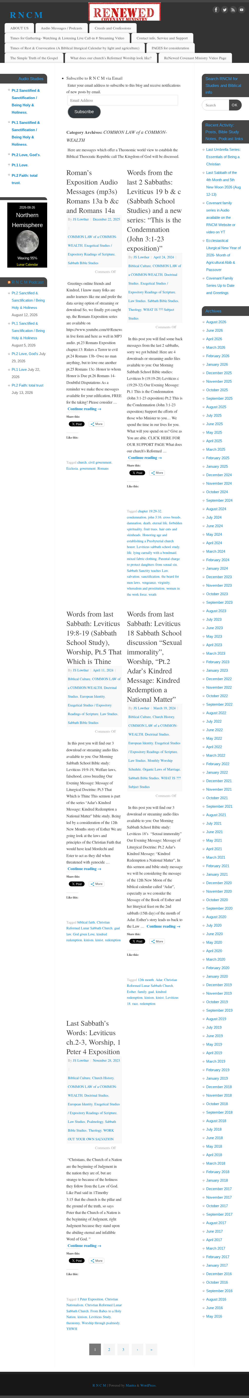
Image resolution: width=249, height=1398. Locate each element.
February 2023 (217, 662)
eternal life (159, 523)
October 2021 (217, 798)
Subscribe (84, 111)
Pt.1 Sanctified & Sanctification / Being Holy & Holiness (28, 330)
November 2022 (219, 687)
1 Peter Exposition (90, 1299)
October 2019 (217, 1002)
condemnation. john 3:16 (144, 517)
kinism (88, 940)
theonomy (73, 1323)
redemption (113, 940)
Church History (163, 716)
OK (233, 105)
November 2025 (219, 381)
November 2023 (219, 585)
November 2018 (219, 1095)
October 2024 (217, 492)
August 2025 (216, 407)
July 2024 (214, 517)
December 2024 (219, 475)
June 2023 (214, 628)
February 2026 (217, 356)
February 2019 (217, 1070)
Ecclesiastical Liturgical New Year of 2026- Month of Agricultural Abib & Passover (223, 255)
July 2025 (214, 415)
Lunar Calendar (27, 264)
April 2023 (214, 645)
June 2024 (214, 526)
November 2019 (219, 993)
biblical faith (86, 922)
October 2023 (217, 594)
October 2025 (217, 390)
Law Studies (137, 300)
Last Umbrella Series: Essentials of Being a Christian (223, 156)
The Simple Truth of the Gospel (34, 57)
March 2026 (215, 347)
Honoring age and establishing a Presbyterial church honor (150, 541)
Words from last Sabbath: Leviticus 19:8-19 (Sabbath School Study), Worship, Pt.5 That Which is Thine (94, 637)
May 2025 (214, 432)
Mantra (131, 1385)
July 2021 (214, 823)
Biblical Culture (139, 265)
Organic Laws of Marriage (161, 769)
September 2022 (219, 704)
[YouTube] (241, 10)
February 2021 (217, 866)
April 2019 (214, 1053)
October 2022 (217, 696)
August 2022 (216, 713)
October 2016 (217, 1282)
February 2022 (217, 764)
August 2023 (216, 611)
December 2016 (219, 1274)
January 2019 (217, 1078)
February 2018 (217, 1172)
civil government (100, 462)
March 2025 (215, 449)
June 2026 (214, 330)
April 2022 (214, 747)
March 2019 (215, 1061)
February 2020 (217, 968)
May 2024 (214, 534)
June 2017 (214, 1231)
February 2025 (217, 458)
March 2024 (215, 551)
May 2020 (214, 942)
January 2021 (217, 874)
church (82, 462)
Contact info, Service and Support (162, 37)
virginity (163, 582)
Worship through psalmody (100, 1323)
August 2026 (216, 322)
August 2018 (216, 1121)
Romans (103, 468)
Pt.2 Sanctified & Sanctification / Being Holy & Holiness (28, 300)
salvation (133, 576)
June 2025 (214, 424)
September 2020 (219, 908)
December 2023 (219, 577)
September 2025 (219, 398)
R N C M (26, 14)
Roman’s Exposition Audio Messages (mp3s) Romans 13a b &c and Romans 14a (92, 191)
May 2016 (214, 1316)
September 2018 (219, 1112)
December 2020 (219, 883)
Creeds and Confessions (113, 27)
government (88, 468)
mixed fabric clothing (142, 558)
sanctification (150, 576)
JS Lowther (81, 219)
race (135, 1003)
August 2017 (216, 1223)
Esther (131, 991)
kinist (99, 940)
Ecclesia (72, 468)
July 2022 (214, 721)
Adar (159, 979)
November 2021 (219, 789)
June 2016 (214, 1308)
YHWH (71, 1328)
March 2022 (215, 755)
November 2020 (219, 891)
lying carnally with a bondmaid (154, 552)
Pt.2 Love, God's (26, 155)
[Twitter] (224, 10)
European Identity (92, 696)
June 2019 (214, 1036)
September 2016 (219, 1291)
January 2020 (217, 976)
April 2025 (214, 441)
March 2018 (215, 1163)
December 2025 (219, 373)
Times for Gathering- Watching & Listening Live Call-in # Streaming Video (67, 37)
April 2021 (214, 849)
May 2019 (214, 1044)
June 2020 (214, 934)
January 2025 (217, 466)
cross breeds (171, 517)
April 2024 (214, 543)
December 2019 (219, 985)
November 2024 (219, 483)
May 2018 (214, 1146)
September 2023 (219, 602)
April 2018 (214, 1155)
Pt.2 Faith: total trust (27, 385)
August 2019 (216, 1019)
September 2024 (219, 500)
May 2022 (214, 738)
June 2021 (214, 832)
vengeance (149, 582)
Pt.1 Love (19, 165)
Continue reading (84, 408)
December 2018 (219, 1087)
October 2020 (217, 900)
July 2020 (214, 925)
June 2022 (214, 730)
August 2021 (216, 815)
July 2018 (214, 1129)
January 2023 (217, 670)
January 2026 (217, 364)
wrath (152, 594)
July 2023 (214, 619)
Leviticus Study (100, 1316)
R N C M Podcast (28, 282)
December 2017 (219, 1189)
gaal (151, 991)
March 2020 (215, 959)
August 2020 (216, 917)
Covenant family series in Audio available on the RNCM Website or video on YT (220, 217)
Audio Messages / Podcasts (61, 27)
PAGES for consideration (170, 47)
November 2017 (219, 1197)
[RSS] (233, 10)
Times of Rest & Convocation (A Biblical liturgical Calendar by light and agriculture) (74, 47)
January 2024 (217, 568)
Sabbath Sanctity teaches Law (147, 570)
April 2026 (214, 339)
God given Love (84, 934)
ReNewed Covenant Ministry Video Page (195, 57)
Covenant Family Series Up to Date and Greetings (220, 285)
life (129, 552)
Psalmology (95, 1121)
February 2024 (217, 560)
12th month (146, 979)
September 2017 (219, 1214)
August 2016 (216, 1299)
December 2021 (219, 781)
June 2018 (214, 1138)
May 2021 (214, 840)
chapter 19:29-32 (149, 511)
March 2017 (215, 1248)
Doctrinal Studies (157, 734)
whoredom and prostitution (145, 588)
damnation (134, 523)
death (147, 523)
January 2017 (217, 1265)
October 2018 (217, 1104)
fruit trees (150, 529)
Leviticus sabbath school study (158, 546)
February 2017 (217, 1257)
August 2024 (216, 509)
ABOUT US (19, 27)
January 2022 (217, 772)
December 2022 (219, 679)
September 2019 (219, 1010)
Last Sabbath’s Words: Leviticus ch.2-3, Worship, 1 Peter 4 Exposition (93, 1037)
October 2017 (217, 1206)
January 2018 (217, 1180)
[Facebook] (216, 10)
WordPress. (148, 1385)
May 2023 (214, 636)
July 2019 (214, 1027)
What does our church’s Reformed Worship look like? (110, 57)
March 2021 (215, 857)
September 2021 (219, 806)
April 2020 (214, 951)
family (142, 991)
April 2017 (214, 1240)
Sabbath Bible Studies (83, 263)
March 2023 (215, 653)
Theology (134, 309)
